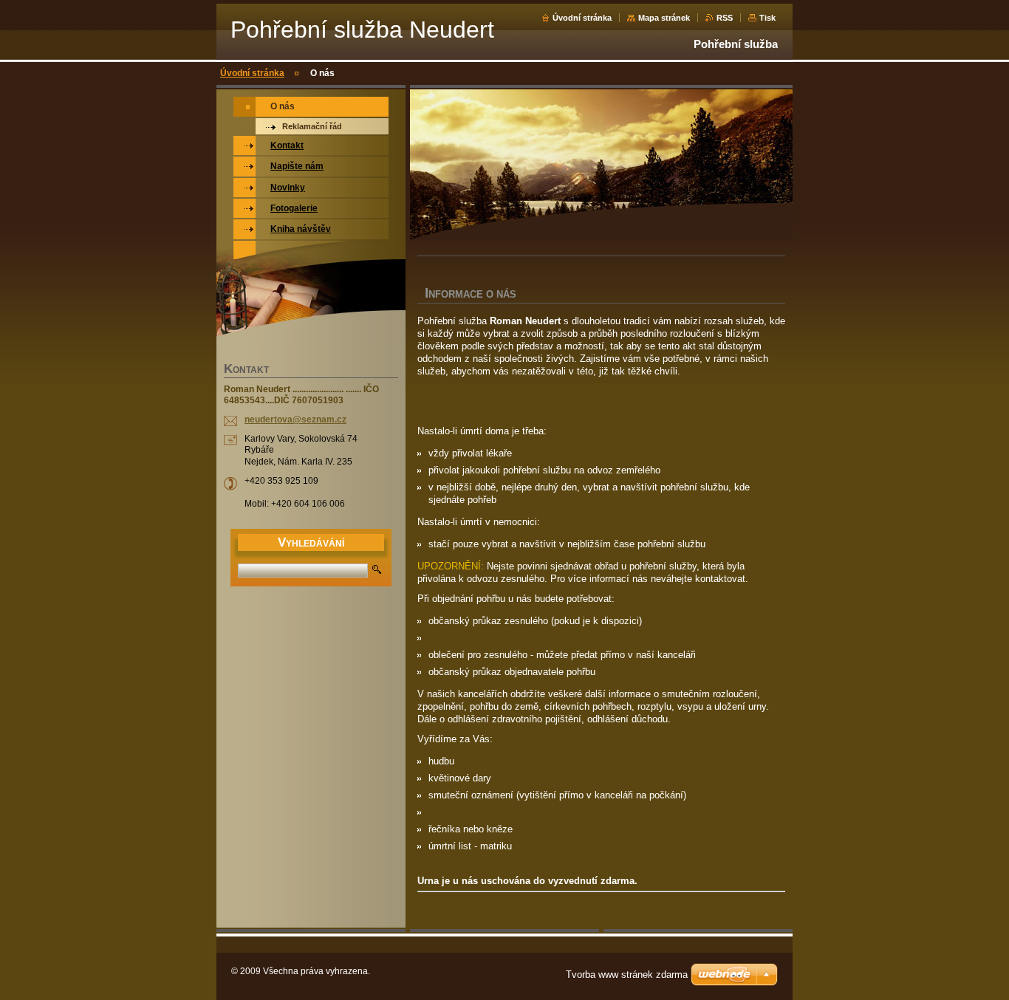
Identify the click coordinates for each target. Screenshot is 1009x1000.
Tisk (767, 17)
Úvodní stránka (582, 17)
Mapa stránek (664, 17)
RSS (724, 17)
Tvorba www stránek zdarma (627, 974)
